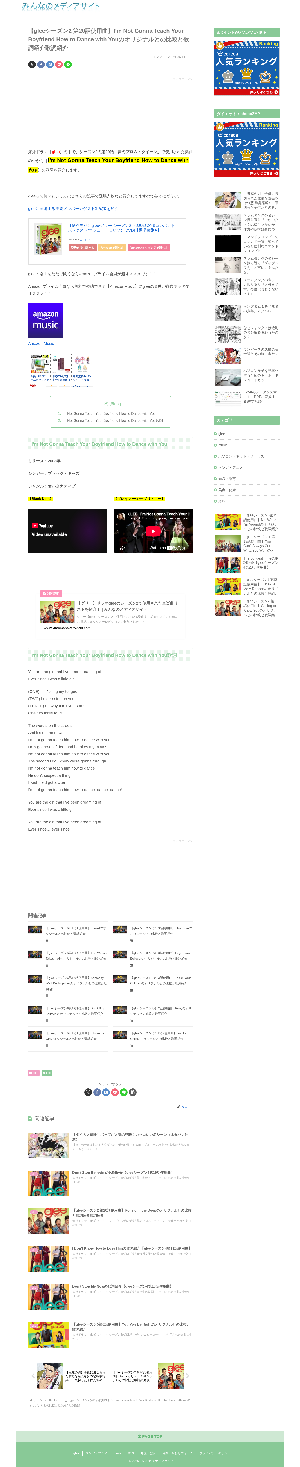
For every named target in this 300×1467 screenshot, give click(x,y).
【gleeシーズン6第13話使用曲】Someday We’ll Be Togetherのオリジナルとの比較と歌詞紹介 (76, 983)
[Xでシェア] (32, 64)
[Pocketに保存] (59, 64)
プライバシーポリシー (214, 1453)
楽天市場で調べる (82, 247)
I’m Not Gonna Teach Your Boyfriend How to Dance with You (109, 413)
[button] (133, 1092)
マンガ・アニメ (96, 1453)
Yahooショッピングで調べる (149, 247)
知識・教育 (148, 1453)
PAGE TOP (151, 1436)
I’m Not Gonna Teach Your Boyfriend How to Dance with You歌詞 (112, 420)
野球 (131, 1453)
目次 (104, 403)
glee (35, 1072)
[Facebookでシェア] (41, 64)
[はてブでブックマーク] (50, 64)
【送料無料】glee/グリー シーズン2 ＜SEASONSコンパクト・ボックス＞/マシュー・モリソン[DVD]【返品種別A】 (123, 228)
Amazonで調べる (112, 247)
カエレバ (85, 239)
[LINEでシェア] (68, 64)
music (118, 1453)
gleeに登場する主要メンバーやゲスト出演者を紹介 (73, 208)
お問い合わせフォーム (177, 1453)
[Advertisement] (110, 112)
